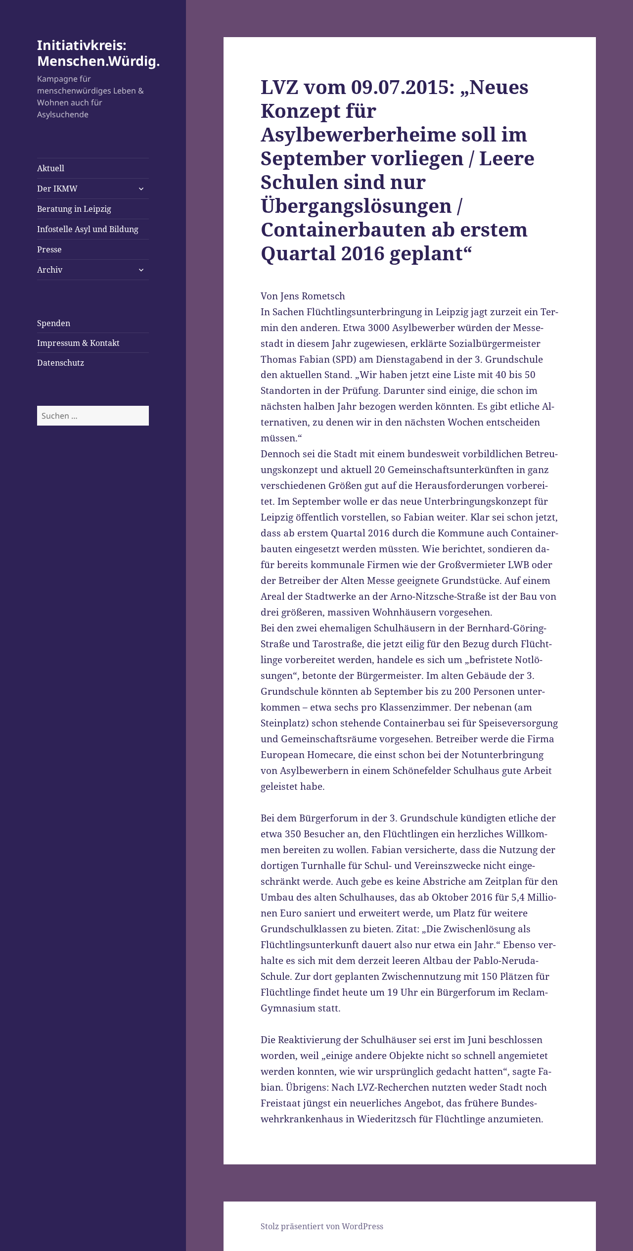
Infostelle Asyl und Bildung (87, 229)
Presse (49, 249)
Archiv (49, 269)
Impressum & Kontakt (78, 342)
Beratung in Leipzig (74, 208)
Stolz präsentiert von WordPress (322, 1226)
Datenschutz (60, 362)
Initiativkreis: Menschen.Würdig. (98, 53)
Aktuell (50, 168)
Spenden (53, 323)
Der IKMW (57, 188)
